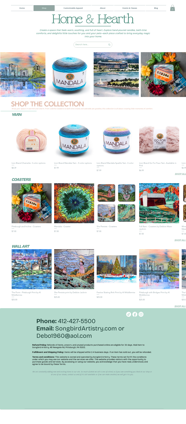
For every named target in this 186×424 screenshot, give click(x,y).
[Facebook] (134, 314)
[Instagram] (141, 314)
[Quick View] (32, 140)
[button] (172, 8)
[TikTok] (128, 314)
